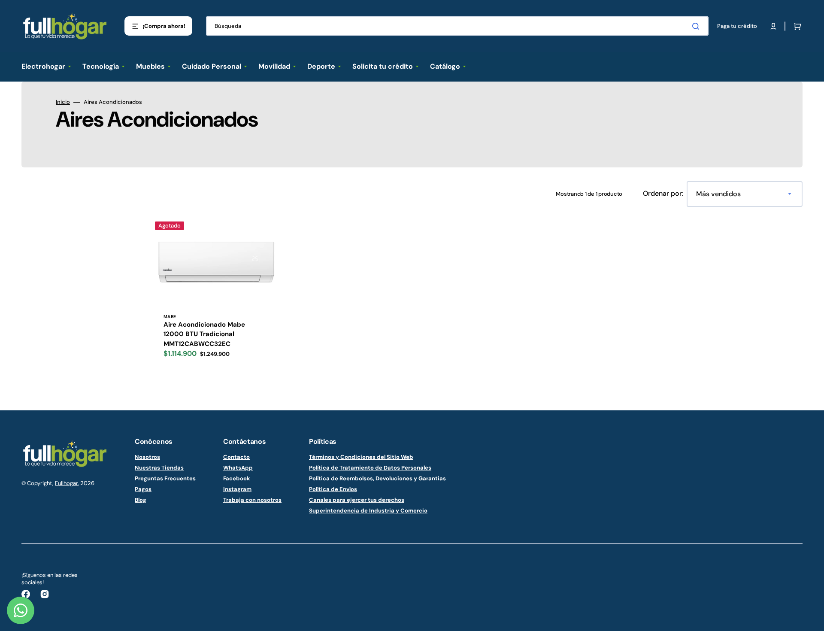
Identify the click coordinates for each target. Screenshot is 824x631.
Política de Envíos (333, 489)
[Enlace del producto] (214, 293)
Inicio (63, 102)
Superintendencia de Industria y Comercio (368, 510)
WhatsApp (238, 467)
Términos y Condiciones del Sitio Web (361, 457)
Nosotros (147, 457)
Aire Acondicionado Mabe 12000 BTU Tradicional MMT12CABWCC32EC (204, 334)
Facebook (236, 478)
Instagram (237, 489)
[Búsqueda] (697, 26)
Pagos (143, 489)
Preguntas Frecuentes (165, 478)
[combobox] (457, 26)
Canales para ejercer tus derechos (356, 500)
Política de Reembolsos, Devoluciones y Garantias (377, 478)
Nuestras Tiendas (159, 467)
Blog (140, 500)
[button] (773, 26)
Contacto (236, 457)
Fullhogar (66, 483)
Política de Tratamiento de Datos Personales (370, 467)
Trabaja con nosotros (252, 500)
